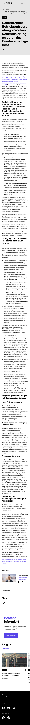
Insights (7, 9)
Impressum (11, 695)
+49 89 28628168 (22, 577)
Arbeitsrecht (7, 590)
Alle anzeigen (5, 648)
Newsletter (5, 697)
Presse (4, 695)
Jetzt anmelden (11, 635)
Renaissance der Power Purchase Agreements (11, 674)
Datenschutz (19, 695)
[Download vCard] (22, 582)
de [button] (22, 3)
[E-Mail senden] (18, 582)
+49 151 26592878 (22, 579)
